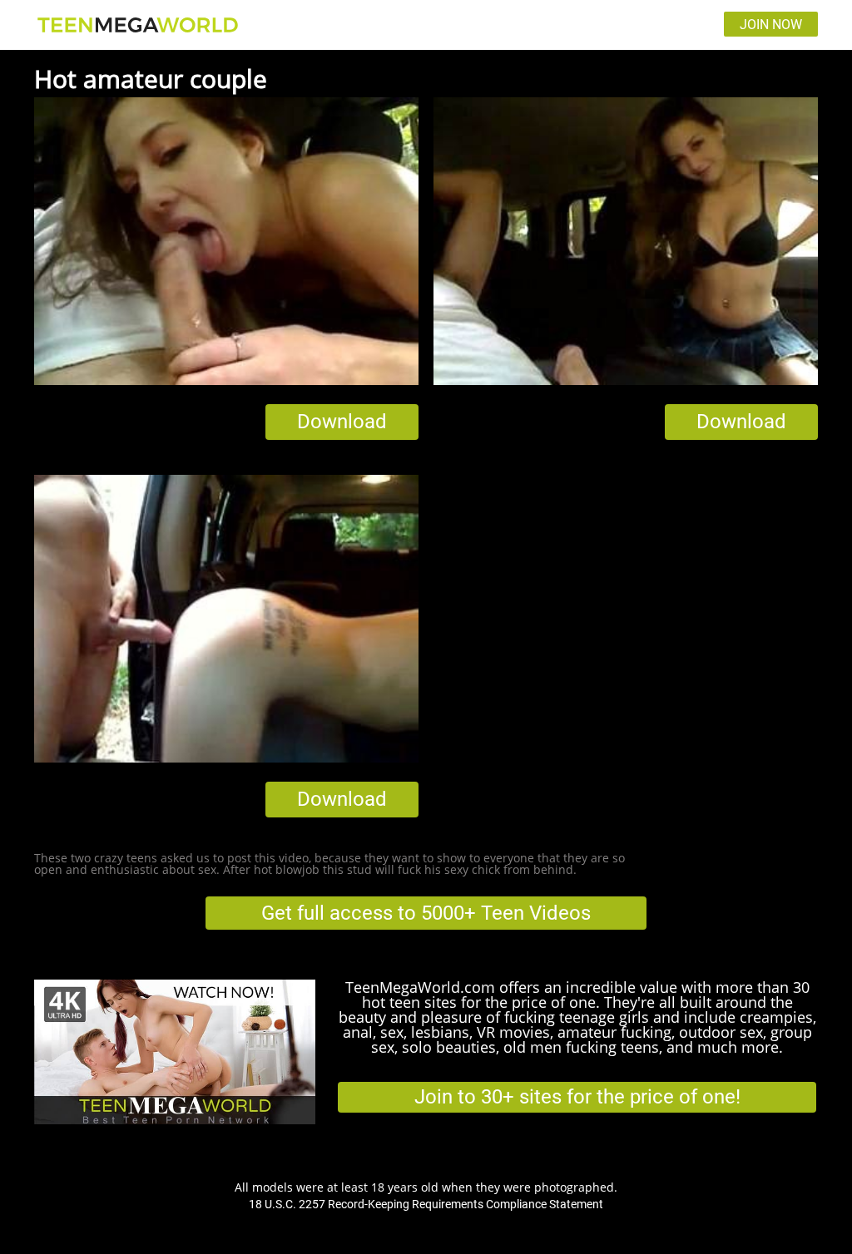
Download (342, 421)
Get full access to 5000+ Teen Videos (426, 913)
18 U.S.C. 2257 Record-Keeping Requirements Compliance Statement (426, 1204)
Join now (771, 24)
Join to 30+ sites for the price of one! (577, 1096)
